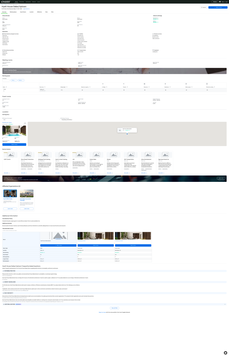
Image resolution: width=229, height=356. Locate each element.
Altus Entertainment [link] (146, 159)
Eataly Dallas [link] (93, 159)
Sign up (223, 1)
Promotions (22, 1)
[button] (8, 80)
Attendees (4, 78)
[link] (10, 155)
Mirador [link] (109, 159)
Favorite (204, 7)
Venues (16, 1)
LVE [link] (73, 159)
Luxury (38, 1)
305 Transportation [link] (129, 159)
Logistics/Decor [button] (75, 167)
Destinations (28, 1)
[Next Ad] (25, 123)
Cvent (2, 4)
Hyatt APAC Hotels (7, 198)
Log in (226, 1)
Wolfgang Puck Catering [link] (44, 159)
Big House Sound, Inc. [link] (163, 159)
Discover (34, 1)
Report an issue (102, 312)
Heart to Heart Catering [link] (61, 159)
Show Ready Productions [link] (27, 159)
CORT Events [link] (7, 159)
